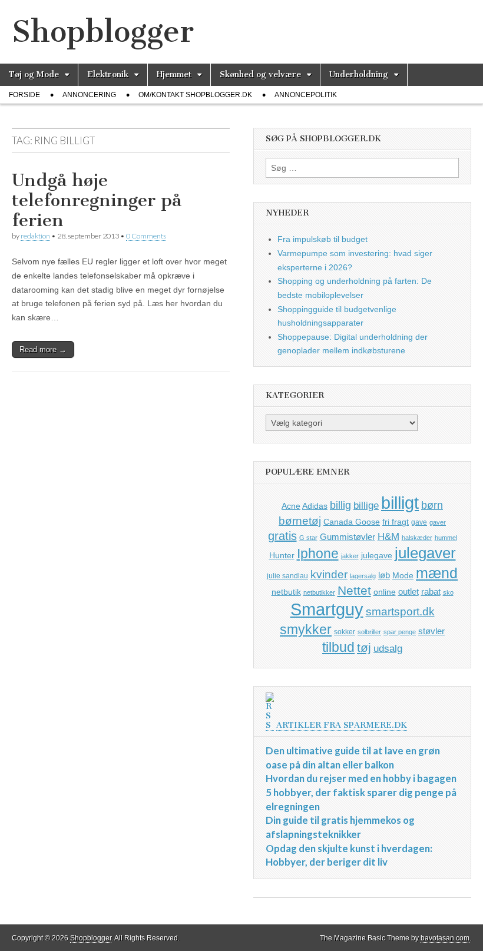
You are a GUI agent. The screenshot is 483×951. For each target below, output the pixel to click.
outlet (408, 591)
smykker (306, 629)
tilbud (338, 647)
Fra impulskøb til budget (322, 239)
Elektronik (107, 74)
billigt (400, 502)
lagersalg (363, 575)
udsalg (387, 648)
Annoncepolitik (305, 95)
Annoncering (89, 95)
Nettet (354, 590)
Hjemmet (174, 74)
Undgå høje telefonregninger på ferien (96, 200)
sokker (344, 632)
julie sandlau (287, 576)
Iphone (318, 553)
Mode (402, 575)
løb (384, 575)
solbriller (369, 631)
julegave (376, 555)
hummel (446, 537)
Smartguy (326, 609)
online (384, 592)
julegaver (425, 553)
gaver (437, 522)
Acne (291, 506)
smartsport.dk (400, 611)
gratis (282, 535)
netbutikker (319, 592)
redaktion (35, 235)
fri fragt (395, 521)
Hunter (282, 555)
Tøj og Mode (34, 74)
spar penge (399, 631)
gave (419, 522)
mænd (437, 573)
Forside (24, 95)
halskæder (417, 537)
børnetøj (300, 521)
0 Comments (146, 235)
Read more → (43, 349)
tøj (364, 647)
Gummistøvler (347, 537)
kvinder (329, 574)
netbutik (286, 592)
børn (432, 505)
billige (366, 505)
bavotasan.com (445, 938)
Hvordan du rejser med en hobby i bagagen (361, 778)
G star (308, 537)
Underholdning (358, 74)
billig (340, 505)
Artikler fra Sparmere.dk (341, 725)
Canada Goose (351, 521)
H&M (388, 536)
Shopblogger (103, 31)
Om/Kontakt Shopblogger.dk (195, 95)
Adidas (314, 506)
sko (448, 592)
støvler (431, 631)
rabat (431, 591)
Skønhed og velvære (260, 74)
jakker (350, 555)
